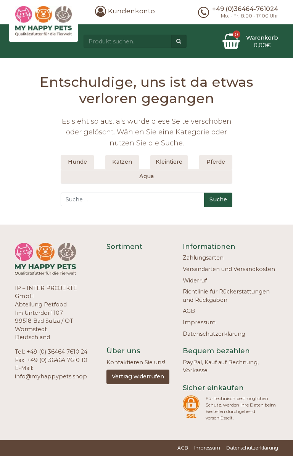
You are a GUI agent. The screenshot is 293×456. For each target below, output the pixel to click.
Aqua (146, 176)
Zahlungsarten (203, 257)
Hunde (77, 161)
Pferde (215, 161)
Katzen (122, 161)
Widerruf (195, 280)
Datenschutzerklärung (214, 333)
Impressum (199, 322)
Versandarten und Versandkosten (229, 269)
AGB (189, 311)
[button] (125, 11)
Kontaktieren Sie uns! (135, 362)
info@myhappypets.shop (51, 376)
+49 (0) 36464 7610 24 (57, 351)
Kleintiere (169, 161)
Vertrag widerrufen (138, 376)
